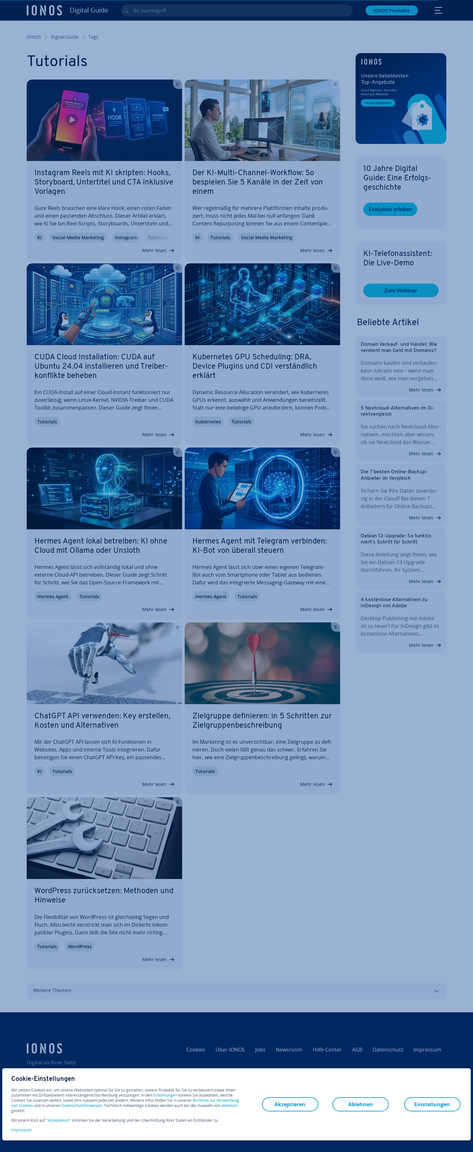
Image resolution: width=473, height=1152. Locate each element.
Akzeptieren (58, 1120)
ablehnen (229, 1105)
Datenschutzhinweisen (81, 1105)
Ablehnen (360, 1104)
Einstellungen (165, 1095)
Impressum (21, 1130)
